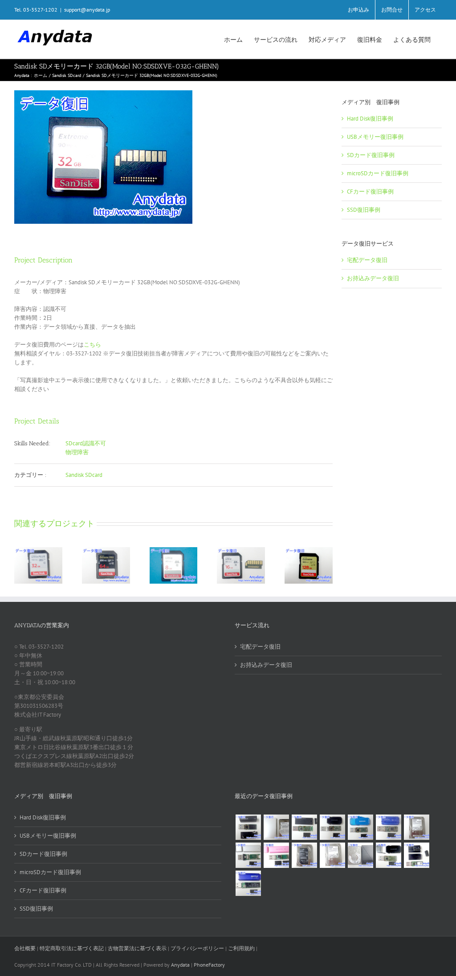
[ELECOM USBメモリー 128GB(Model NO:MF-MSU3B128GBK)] (304, 827)
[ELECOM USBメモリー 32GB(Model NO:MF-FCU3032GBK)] (388, 855)
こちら (92, 344)
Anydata (180, 964)
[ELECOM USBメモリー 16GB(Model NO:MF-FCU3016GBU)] (332, 827)
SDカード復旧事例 (371, 155)
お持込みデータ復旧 (373, 278)
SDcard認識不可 (85, 443)
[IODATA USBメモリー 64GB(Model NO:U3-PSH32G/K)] (248, 827)
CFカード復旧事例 (370, 191)
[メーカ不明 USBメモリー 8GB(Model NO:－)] (276, 855)
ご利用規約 (242, 948)
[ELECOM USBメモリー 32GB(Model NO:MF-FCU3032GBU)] (360, 827)
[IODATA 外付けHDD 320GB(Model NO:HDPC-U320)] (276, 827)
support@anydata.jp (87, 9)
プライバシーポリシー (197, 948)
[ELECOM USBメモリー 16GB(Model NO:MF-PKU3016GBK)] (416, 855)
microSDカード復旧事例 (377, 173)
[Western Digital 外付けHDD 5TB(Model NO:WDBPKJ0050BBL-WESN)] (360, 855)
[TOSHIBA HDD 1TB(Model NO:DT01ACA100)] (416, 827)
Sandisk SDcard (83, 475)
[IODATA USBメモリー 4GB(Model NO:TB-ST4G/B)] (388, 827)
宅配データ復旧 (367, 260)
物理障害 (77, 452)
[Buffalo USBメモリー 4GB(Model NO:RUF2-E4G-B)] (248, 883)
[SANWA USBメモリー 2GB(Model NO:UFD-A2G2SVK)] (248, 855)
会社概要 (25, 948)
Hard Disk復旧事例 (370, 118)
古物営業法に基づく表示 (137, 948)
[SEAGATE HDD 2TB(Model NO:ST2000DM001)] (304, 855)
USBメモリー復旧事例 (375, 137)
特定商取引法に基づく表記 (72, 948)
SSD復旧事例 (363, 210)
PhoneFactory (209, 964)
